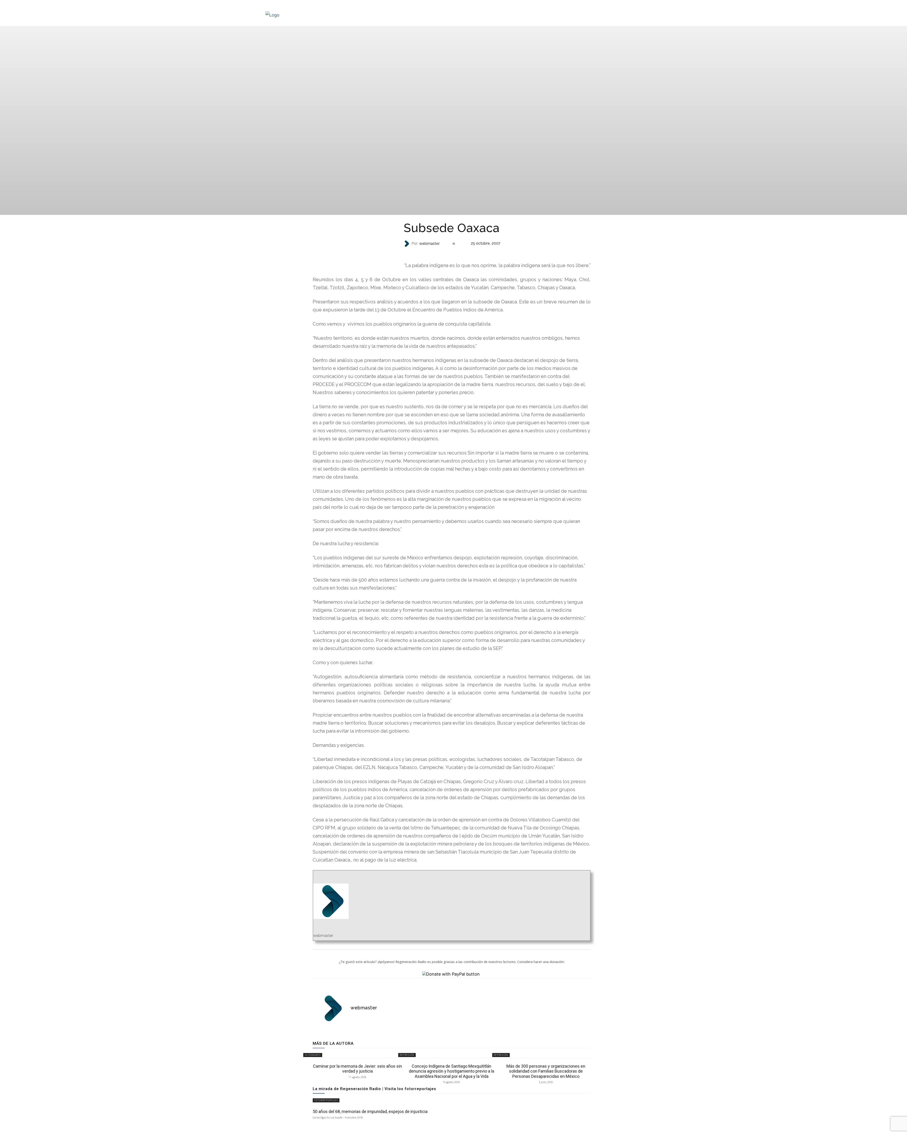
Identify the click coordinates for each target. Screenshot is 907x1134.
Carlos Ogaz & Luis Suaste (327, 1117)
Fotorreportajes (326, 1100)
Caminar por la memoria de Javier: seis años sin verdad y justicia (357, 1069)
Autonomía (451, 253)
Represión (407, 1055)
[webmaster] (407, 243)
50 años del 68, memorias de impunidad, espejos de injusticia (370, 1111)
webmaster (429, 244)
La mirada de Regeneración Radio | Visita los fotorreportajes (374, 1088)
